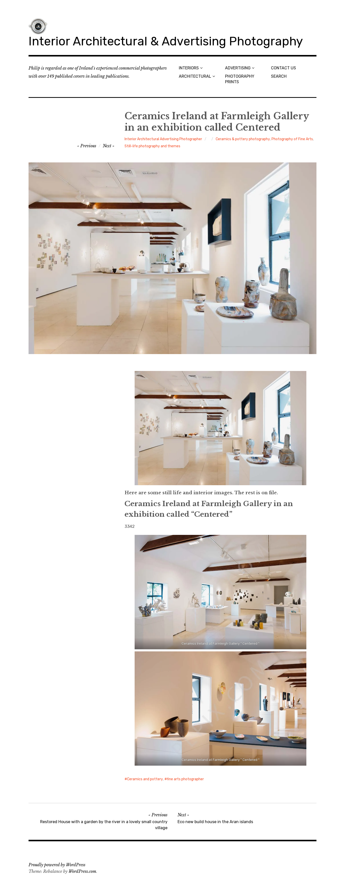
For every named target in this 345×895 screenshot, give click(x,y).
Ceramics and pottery (145, 779)
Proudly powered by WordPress (57, 864)
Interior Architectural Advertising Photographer (163, 139)
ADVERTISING (238, 68)
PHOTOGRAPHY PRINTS (239, 79)
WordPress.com (82, 871)
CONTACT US (283, 68)
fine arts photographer (185, 779)
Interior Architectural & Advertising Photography (166, 41)
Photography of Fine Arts (292, 139)
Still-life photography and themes (152, 146)
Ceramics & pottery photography (243, 139)
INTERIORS (189, 68)
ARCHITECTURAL (195, 76)
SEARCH (279, 76)
